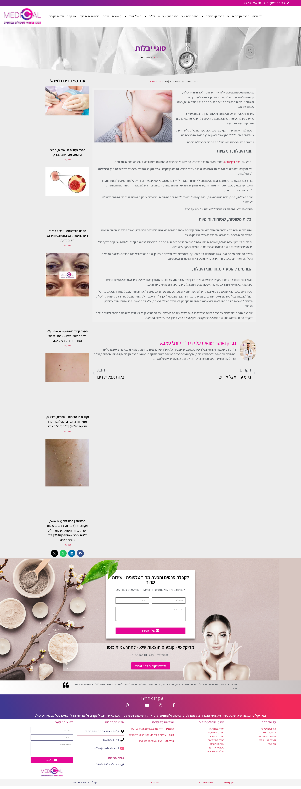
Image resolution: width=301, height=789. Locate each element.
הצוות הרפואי (269, 732)
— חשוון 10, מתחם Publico (156, 741)
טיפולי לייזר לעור (216, 747)
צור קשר (272, 743)
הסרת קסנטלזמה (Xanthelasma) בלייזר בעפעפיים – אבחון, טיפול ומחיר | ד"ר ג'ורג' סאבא (67, 336)
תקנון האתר (228, 782)
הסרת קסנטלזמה (216, 740)
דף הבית (157, 57)
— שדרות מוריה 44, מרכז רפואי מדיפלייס (151, 735)
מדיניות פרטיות (205, 782)
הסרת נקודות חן (216, 728)
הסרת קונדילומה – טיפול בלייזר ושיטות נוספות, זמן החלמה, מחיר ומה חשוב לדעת (67, 235)
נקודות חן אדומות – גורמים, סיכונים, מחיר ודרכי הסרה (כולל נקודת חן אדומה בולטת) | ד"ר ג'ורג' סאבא (67, 421)
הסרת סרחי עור (217, 736)
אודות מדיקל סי (268, 728)
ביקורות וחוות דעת (267, 736)
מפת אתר (155, 782)
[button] (80, 553)
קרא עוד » (67, 159)
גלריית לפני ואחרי (267, 740)
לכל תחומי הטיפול (215, 751)
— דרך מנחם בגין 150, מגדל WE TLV (152, 728)
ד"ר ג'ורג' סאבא (156, 81)
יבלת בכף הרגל (232, 162)
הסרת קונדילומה (216, 732)
